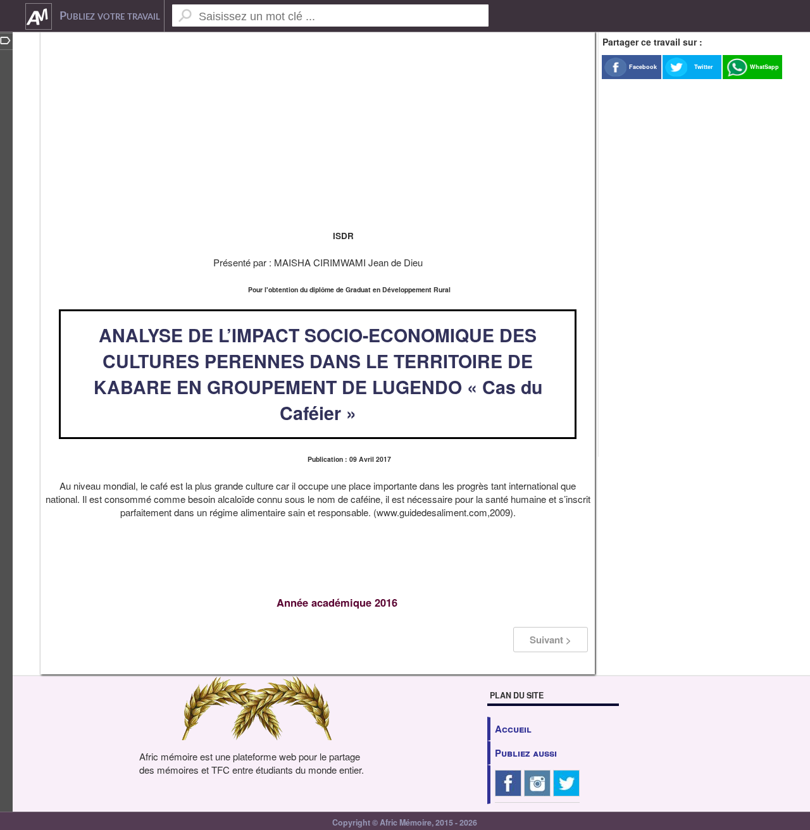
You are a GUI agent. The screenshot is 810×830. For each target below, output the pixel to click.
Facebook (643, 67)
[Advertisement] (317, 126)
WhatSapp (764, 67)
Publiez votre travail (109, 16)
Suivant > (550, 640)
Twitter (703, 67)
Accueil (513, 729)
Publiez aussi (526, 753)
